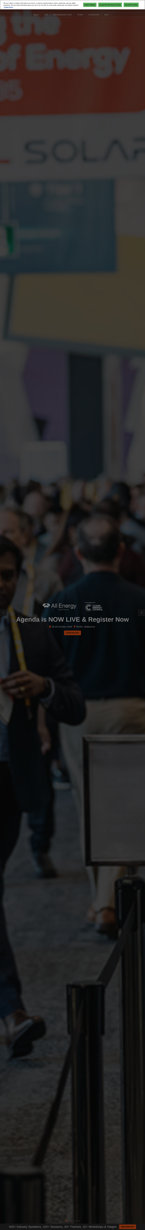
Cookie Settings (90, 5)
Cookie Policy (8, 7)
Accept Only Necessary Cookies (110, 5)
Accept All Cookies (131, 5)
